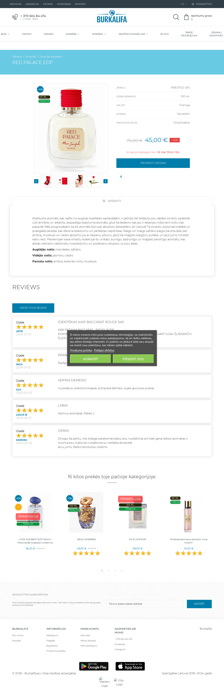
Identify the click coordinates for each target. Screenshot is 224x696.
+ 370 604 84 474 (123, 639)
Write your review (33, 307)
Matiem (26, 34)
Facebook (120, 644)
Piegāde (48, 4)
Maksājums (32, 4)
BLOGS (164, 34)
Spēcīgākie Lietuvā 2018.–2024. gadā (187, 673)
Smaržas (71, 34)
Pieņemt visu (133, 359)
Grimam (48, 34)
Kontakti (80, 4)
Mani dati (85, 635)
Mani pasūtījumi (88, 645)
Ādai (4, 34)
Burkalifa (206, 628)
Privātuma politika (55, 651)
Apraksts (114, 201)
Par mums (15, 4)
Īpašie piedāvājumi (189, 34)
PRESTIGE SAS (180, 87)
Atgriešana (64, 4)
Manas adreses (88, 640)
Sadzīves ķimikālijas (132, 34)
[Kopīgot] (121, 177)
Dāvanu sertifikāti (216, 34)
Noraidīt (90, 359)
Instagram (120, 649)
